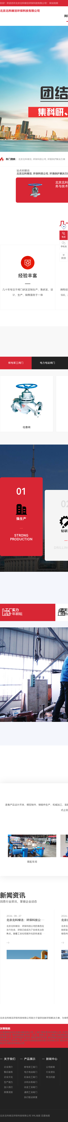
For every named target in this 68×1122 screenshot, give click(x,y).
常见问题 (50, 1077)
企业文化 (8, 1077)
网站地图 (53, 3)
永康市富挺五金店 (21, 1037)
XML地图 (36, 1115)
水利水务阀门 (30, 1082)
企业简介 (8, 1067)
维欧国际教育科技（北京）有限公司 (30, 1035)
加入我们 (8, 1087)
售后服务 (8, 1072)
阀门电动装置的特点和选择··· (25, 920)
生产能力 (8, 1082)
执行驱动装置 (30, 1097)
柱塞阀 (26, 427)
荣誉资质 (8, 1092)
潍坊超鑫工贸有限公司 (11, 1040)
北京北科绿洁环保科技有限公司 (20, 10)
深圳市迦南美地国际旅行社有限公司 (41, 1040)
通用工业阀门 (30, 1092)
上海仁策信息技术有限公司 (47, 1032)
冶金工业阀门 (30, 1087)
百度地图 (45, 1115)
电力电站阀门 (47, 362)
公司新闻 (50, 1067)
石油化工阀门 (30, 1077)
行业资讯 (50, 1072)
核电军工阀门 (15, 362)
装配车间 (32, 861)
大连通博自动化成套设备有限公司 (16, 1032)
